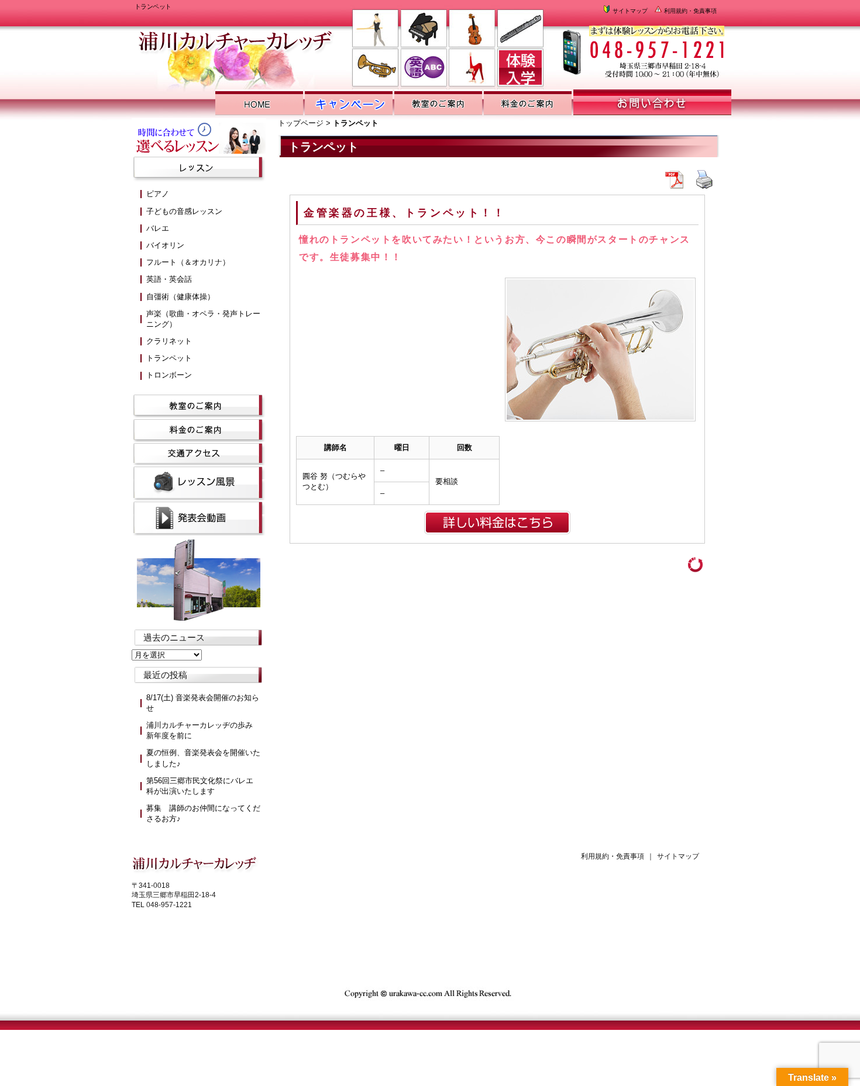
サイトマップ (629, 11)
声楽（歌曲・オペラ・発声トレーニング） (203, 318)
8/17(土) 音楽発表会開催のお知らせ (202, 703)
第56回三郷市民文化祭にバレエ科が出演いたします (199, 786)
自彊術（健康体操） (180, 296)
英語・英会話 (169, 279)
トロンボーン (169, 375)
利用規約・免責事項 (689, 11)
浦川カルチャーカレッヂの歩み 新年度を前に (203, 730)
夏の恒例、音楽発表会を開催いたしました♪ (203, 757)
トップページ (301, 123)
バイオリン (165, 245)
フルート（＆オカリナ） (188, 262)
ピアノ (157, 193)
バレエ (157, 228)
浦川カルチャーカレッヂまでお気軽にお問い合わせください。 (642, 47)
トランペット (169, 358)
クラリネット (169, 341)
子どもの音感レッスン (184, 211)
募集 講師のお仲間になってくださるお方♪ (203, 813)
